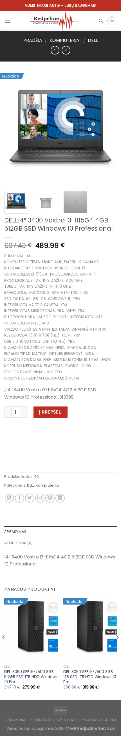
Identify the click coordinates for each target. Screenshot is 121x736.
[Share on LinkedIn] (60, 498)
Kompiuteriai (65, 40)
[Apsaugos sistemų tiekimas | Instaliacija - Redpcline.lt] (54, 21)
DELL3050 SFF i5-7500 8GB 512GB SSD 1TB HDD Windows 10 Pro (31, 676)
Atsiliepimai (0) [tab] (18, 542)
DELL (93, 40)
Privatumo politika (97, 719)
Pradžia (32, 40)
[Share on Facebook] (19, 498)
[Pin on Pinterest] (50, 498)
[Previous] (13, 129)
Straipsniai (16, 719)
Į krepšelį (50, 412)
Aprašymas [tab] (15, 531)
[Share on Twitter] (29, 498)
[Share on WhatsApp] (9, 498)
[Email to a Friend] (39, 498)
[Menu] (7, 21)
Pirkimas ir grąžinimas (52, 719)
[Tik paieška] (101, 20)
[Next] (107, 129)
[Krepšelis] (111, 20)
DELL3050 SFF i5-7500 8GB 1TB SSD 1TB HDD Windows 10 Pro (89, 676)
